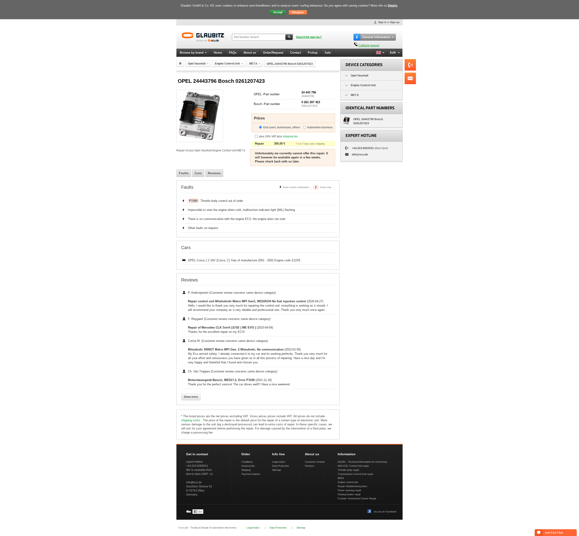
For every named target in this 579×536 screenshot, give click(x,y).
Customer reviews (315, 461)
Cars (198, 173)
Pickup (313, 52)
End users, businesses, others (281, 127)
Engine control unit (348, 482)
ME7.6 (253, 63)
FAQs (232, 52)
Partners (309, 466)
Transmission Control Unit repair (355, 474)
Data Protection (280, 466)
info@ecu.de (360, 154)
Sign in (382, 22)
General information (376, 37)
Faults (184, 173)
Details (392, 5)
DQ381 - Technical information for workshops (362, 461)
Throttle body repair (348, 470)
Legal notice (278, 461)
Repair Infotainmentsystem (352, 486)
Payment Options (250, 474)
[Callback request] (356, 45)
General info (248, 466)
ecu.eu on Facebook (385, 511)
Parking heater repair (349, 494)
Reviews (214, 173)
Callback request (368, 45)
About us (249, 52)
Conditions (247, 461)
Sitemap (276, 470)
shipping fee (290, 136)
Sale (328, 52)
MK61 (341, 478)
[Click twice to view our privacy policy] (197, 513)
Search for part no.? (309, 37)
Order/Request (273, 52)
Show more (191, 396)
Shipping (246, 470)
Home (218, 52)
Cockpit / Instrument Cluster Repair (357, 498)
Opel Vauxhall (196, 63)
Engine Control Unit (227, 63)
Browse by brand (192, 52)
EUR (393, 52)
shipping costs (191, 420)
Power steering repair (349, 490)
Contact (295, 52)
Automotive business (320, 127)
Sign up (394, 22)
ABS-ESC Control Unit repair (353, 466)
